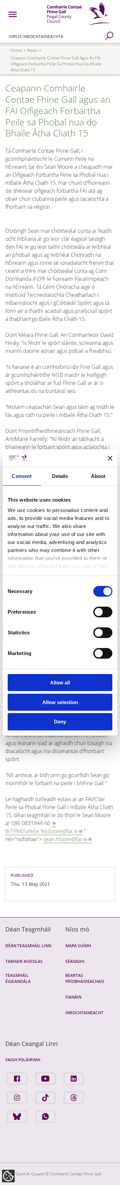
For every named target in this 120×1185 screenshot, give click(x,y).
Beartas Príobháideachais (84, 978)
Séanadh (74, 961)
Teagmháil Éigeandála (18, 978)
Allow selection (60, 702)
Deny (60, 721)
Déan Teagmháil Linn (28, 946)
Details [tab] (60, 476)
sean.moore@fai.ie (65, 839)
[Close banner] (110, 458)
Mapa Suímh (78, 946)
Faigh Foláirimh (22, 1060)
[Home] (78, 26)
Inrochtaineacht (84, 1013)
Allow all (60, 682)
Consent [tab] (22, 476)
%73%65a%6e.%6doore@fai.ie (41, 831)
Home (16, 50)
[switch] (102, 612)
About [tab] (98, 476)
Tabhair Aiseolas (24, 961)
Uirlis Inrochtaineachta (36, 36)
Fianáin (73, 997)
